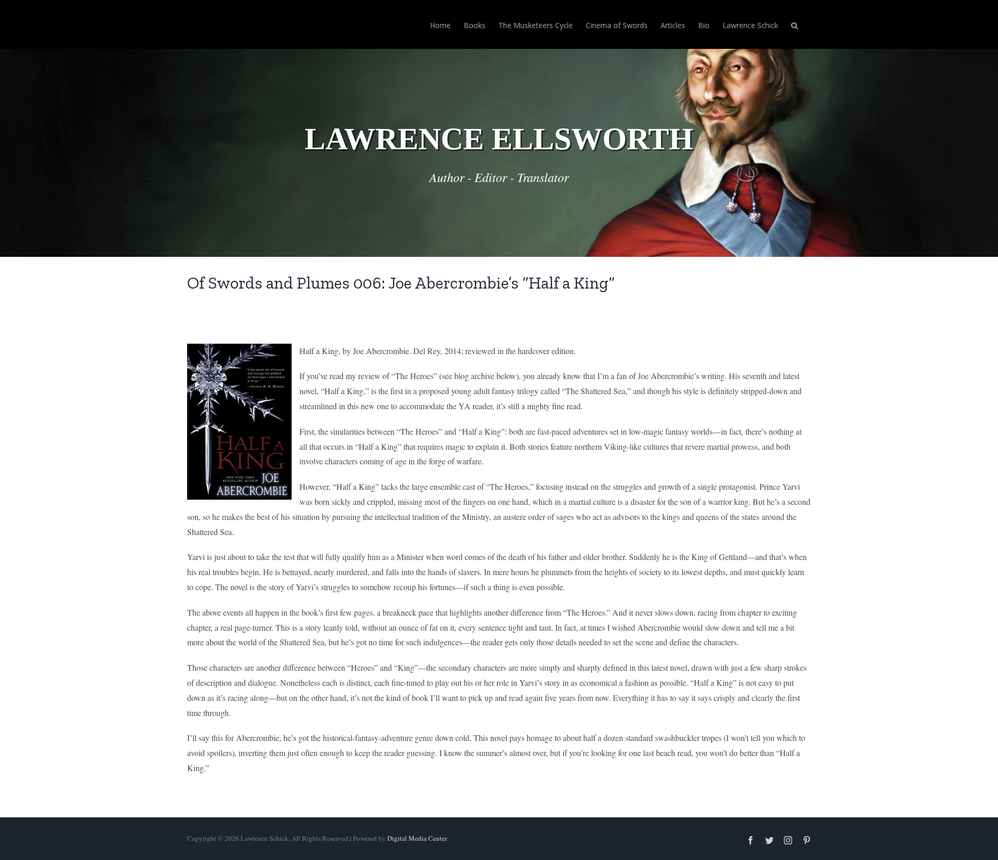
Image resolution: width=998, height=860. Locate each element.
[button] (794, 24)
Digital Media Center (417, 838)
